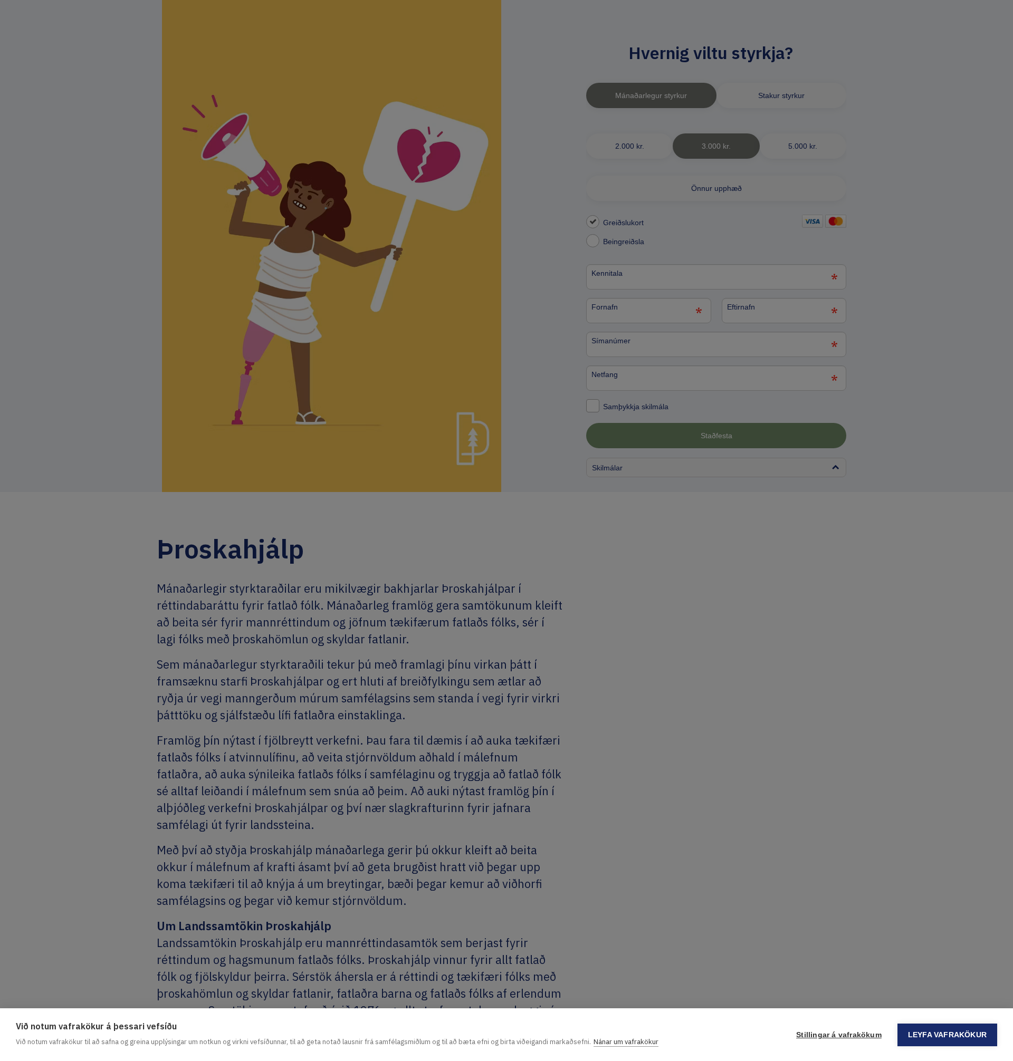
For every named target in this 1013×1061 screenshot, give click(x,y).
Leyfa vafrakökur (947, 1035)
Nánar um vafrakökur (626, 1041)
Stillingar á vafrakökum (839, 1035)
